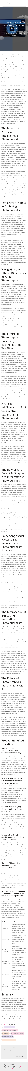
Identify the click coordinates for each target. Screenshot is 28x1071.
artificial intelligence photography (9, 1030)
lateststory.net (8, 3)
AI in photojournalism (10, 1027)
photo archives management (17, 1033)
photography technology (7, 1036)
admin (5, 1024)
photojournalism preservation (9, 1039)
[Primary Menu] (23, 3)
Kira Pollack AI (5, 1033)
